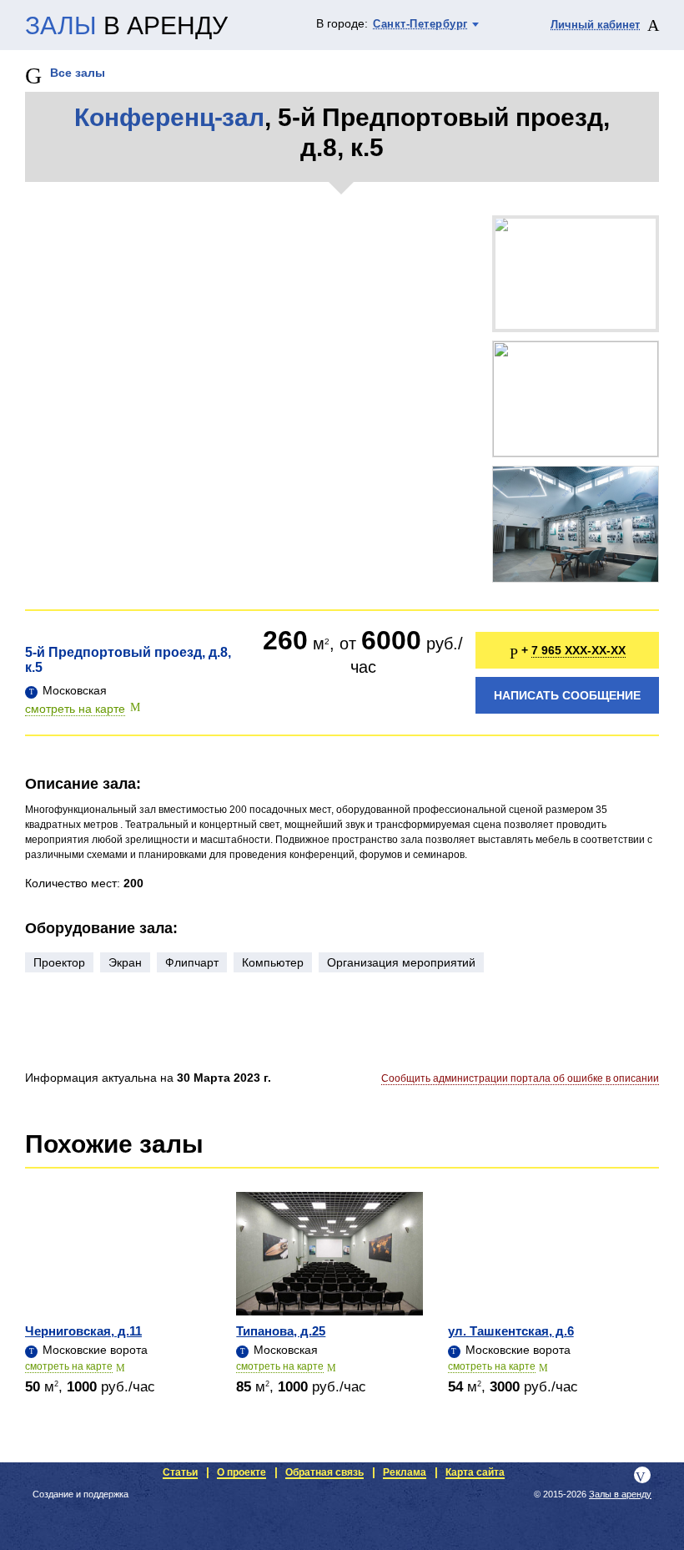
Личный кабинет (595, 24)
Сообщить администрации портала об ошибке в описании (520, 1078)
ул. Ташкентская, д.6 (511, 1331)
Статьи (180, 1472)
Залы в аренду (620, 1494)
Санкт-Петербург (420, 24)
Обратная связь (324, 1472)
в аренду (126, 26)
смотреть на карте (75, 708)
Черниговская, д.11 (83, 1331)
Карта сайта (475, 1472)
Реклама (404, 1472)
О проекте (241, 1472)
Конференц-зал (169, 117)
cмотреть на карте (69, 1366)
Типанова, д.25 (280, 1331)
